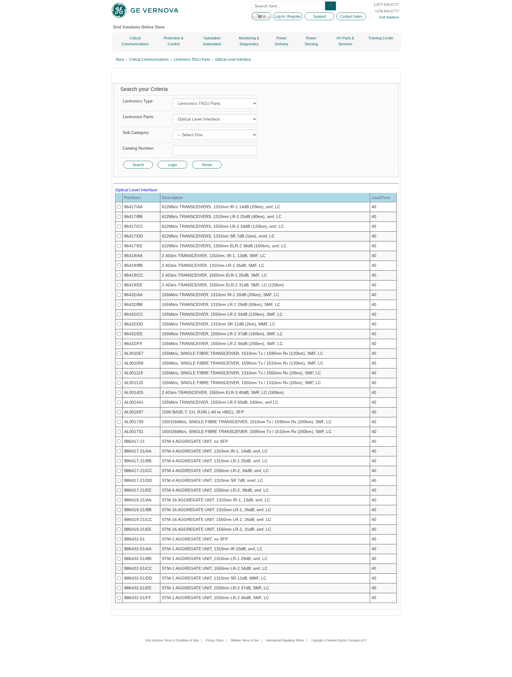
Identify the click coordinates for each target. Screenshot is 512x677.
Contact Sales (351, 17)
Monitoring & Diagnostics (249, 41)
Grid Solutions (389, 17)
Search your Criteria (144, 89)
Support (319, 17)
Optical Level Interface (233, 59)
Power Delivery (281, 41)
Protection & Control (173, 41)
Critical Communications (135, 41)
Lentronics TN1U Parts (192, 59)
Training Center (380, 38)
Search (138, 165)
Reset (207, 165)
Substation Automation (212, 41)
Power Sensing (311, 41)
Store (120, 59)
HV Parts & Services (345, 41)
